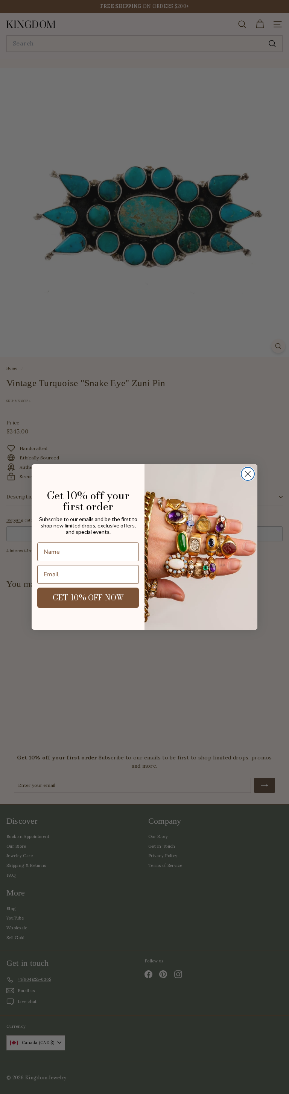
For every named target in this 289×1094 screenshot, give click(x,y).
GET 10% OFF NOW (88, 597)
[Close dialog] (247, 473)
